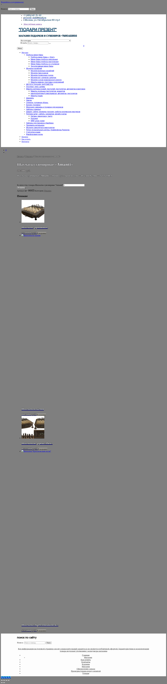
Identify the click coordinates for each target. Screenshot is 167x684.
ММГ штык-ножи (38, 121)
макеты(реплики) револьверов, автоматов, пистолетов (54, 93)
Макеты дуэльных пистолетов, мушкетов (48, 91)
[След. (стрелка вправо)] (4, 682)
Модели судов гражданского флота (46, 80)
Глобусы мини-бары (34, 55)
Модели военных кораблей (42, 71)
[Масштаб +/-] (2, 680)
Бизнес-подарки (33, 105)
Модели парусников (39, 73)
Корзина (25, 137)
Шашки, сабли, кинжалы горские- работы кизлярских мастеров (53, 112)
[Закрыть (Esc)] (9, 680)
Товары (85, 673)
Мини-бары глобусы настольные (45, 62)
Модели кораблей (34, 68)
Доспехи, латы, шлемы (35, 87)
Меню (20, 48)
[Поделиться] (6, 680)
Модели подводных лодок (42, 75)
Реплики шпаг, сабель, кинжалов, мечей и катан (46, 114)
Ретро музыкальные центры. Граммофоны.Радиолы (48, 130)
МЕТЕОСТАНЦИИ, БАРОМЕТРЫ (39, 84)
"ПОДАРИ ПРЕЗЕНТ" (38, 29)
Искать (23, 43)
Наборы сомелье (33, 109)
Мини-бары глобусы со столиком (45, 64)
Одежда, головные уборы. (37, 102)
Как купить (26, 139)
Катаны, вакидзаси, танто (41, 116)
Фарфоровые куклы (34, 134)
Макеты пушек (37, 96)
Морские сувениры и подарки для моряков (44, 107)
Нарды (29, 100)
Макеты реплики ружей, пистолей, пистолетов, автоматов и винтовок (55, 89)
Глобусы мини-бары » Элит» (43, 57)
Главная (20, 156)
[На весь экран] (4, 680)
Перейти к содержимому (12, 2)
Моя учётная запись (32, 24)
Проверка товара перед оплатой (86, 671)
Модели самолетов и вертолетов (40, 128)
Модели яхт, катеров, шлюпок (43, 77)
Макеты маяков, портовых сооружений (47, 82)
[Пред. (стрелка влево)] (2, 682)
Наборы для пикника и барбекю (40, 123)
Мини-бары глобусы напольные (44, 59)
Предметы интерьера (35, 125)
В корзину (21, 188)
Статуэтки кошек (33, 132)
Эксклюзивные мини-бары (42, 66)
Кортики (34, 118)
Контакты (25, 141)
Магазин (25, 52)
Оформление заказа (86, 669)
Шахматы (30, 98)
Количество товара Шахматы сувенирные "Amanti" (40, 185)
